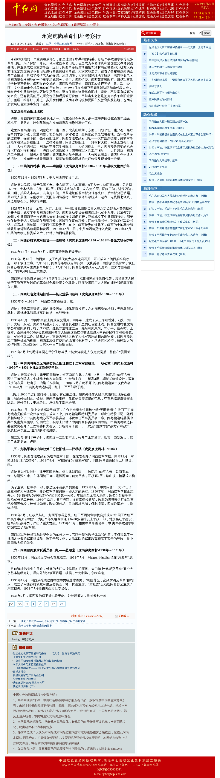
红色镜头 (138, 8)
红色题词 (182, 12)
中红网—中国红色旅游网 (58, 43)
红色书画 (167, 8)
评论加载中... (28, 639)
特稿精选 (138, 12)
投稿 (45, 49)
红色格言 (65, 12)
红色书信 (65, 8)
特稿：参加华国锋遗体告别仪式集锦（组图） (175, 221)
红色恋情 (182, 4)
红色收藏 (50, 12)
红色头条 (182, 16)
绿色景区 (80, 12)
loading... (16, 639)
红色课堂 (109, 16)
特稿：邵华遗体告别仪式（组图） (168, 254)
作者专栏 (94, 4)
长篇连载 (138, 16)
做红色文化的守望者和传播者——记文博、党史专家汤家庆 (46, 653)
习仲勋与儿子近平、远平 (163, 160)
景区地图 (50, 16)
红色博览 (65, 4)
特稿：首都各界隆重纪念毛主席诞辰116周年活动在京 (179, 202)
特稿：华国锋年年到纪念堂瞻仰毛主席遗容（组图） (178, 234)
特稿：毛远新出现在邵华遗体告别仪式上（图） (176, 180)
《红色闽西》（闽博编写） (70, 24)
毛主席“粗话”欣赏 (159, 154)
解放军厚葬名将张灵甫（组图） (167, 128)
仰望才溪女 (19, 671)
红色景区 (94, 8)
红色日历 (65, 16)
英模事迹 (109, 4)
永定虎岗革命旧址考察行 (163, 73)
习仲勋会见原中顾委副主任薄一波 (168, 121)
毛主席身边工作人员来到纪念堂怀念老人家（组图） (178, 195)
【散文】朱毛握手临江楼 (27, 657)
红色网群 (80, 4)
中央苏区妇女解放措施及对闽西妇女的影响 (37, 660)
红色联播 (50, 8)
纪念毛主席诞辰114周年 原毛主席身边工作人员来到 (179, 241)
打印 (35, 49)
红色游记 (153, 8)
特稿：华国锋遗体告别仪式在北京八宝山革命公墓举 (178, 228)
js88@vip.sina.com (114, 774)
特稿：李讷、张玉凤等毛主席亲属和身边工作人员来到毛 (181, 147)
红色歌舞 (153, 12)
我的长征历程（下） (24, 686)
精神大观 (124, 16)
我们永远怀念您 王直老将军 (28, 682)
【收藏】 (66, 49)
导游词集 (109, 12)
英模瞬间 (124, 12)
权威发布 (124, 4)
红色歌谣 (124, 8)
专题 (28, 24)
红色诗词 (109, 8)
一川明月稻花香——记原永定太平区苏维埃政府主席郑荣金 (52, 621)
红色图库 (80, 16)
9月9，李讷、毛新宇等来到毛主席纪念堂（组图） (177, 208)
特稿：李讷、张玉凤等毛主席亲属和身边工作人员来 (178, 215)
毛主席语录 (155, 173)
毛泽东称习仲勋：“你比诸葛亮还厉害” (170, 141)
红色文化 (94, 16)
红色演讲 (80, 8)
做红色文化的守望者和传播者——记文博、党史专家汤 (180, 47)
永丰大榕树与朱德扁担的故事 (35, 625)
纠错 (56, 49)
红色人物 (153, 16)
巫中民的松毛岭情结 (24, 679)
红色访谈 (182, 8)
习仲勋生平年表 (158, 166)
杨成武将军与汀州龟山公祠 (28, 675)
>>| (62, 604)
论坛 (76, 49)
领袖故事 (138, 4)
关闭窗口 (124, 615)
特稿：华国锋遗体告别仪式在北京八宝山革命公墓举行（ (181, 134)
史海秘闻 (153, 4)
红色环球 (167, 12)
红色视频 (50, 4)
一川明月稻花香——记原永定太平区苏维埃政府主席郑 (180, 79)
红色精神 (94, 12)
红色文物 (167, 16)
